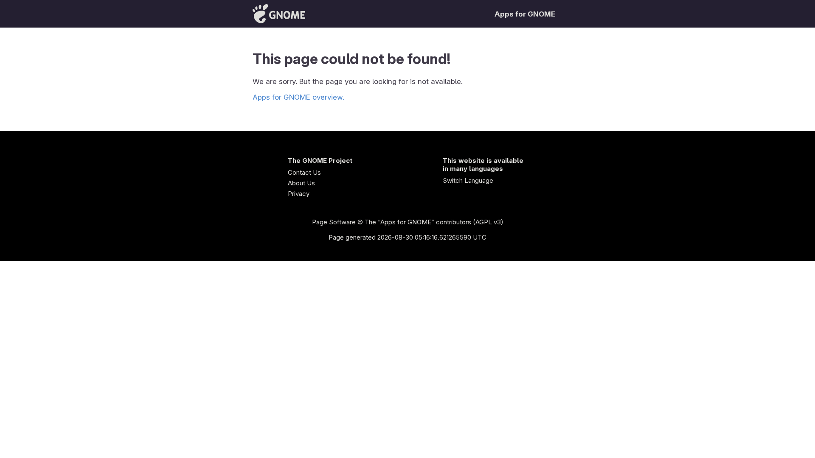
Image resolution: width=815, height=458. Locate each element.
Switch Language (468, 180)
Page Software (334, 222)
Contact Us (304, 172)
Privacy (298, 194)
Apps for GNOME (525, 14)
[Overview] (279, 13)
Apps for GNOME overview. (298, 97)
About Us (301, 183)
